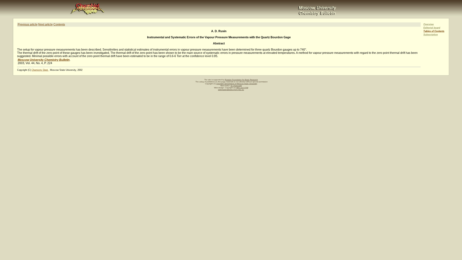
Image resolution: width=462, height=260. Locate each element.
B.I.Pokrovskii (236, 86)
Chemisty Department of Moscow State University (236, 84)
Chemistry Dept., (40, 70)
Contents (59, 24)
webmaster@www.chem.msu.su (231, 90)
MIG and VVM (242, 88)
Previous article (28, 24)
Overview (428, 24)
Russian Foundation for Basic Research (241, 80)
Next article (45, 24)
